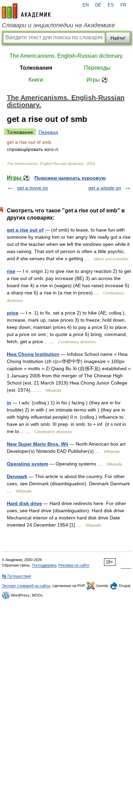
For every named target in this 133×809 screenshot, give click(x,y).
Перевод (48, 132)
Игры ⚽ (97, 80)
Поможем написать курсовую (70, 178)
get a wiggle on (104, 188)
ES (111, 5)
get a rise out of (25, 230)
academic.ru (26, 10)
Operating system (27, 463)
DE (98, 5)
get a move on (32, 188)
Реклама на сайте (73, 565)
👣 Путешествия (16, 576)
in (9, 402)
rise (11, 271)
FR (123, 5)
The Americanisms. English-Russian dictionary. (66, 56)
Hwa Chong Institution (33, 354)
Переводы (97, 68)
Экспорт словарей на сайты (26, 586)
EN (86, 5)
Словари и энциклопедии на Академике (58, 25)
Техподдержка (44, 565)
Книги (36, 80)
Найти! (117, 38)
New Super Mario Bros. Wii (37, 444)
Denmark (17, 476)
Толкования (36, 68)
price (12, 313)
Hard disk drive (24, 503)
